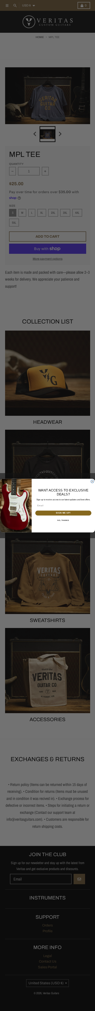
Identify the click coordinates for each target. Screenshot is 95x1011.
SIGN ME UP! (63, 513)
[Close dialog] (92, 481)
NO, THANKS (63, 520)
